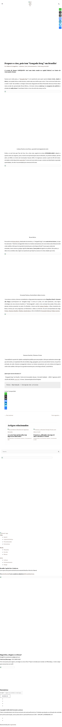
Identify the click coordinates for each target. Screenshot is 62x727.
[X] (32, 396)
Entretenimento (32, 66)
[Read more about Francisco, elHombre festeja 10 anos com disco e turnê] (45, 430)
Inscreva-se (5, 696)
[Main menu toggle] (2, 3)
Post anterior (9, 415)
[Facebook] (32, 401)
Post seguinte (56, 415)
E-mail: (2, 693)
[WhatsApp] (32, 393)
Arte (26, 66)
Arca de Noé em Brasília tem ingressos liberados (17, 435)
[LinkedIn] (32, 403)
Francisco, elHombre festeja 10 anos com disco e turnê (43, 435)
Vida (1, 535)
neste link (16, 379)
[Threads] (32, 398)
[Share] (32, 408)
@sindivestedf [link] (6, 574)
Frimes (6, 311)
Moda (1, 547)
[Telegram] (32, 406)
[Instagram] (4, 699)
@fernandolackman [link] (29, 574)
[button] (59, 4)
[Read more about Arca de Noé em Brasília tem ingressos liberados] (20, 430)
